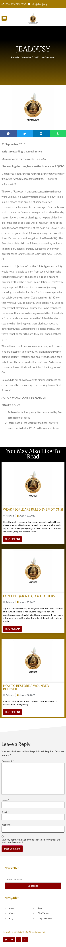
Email (5, 812)
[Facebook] (6, 939)
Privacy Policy (40, 932)
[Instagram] (18, 939)
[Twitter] (12, 939)
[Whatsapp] (25, 939)
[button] (4, 18)
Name (5, 800)
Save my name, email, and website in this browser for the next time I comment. (31, 840)
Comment (8, 761)
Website (6, 824)
